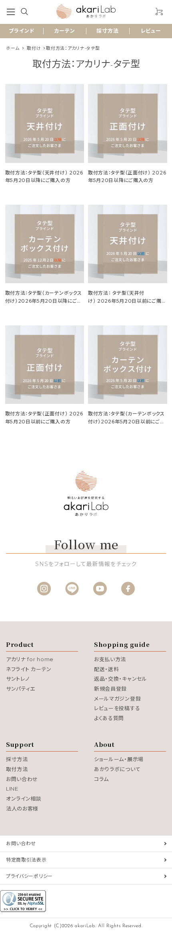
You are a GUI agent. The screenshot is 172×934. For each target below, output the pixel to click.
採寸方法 (107, 31)
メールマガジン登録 (117, 698)
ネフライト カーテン (29, 669)
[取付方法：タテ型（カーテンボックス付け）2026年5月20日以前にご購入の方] (127, 364)
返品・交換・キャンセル (120, 679)
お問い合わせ (22, 779)
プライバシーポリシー (29, 876)
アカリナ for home (30, 659)
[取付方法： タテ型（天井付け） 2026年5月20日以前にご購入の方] (127, 244)
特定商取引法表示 (26, 860)
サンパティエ (20, 688)
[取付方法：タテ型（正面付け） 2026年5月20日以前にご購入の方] (44, 364)
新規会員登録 (110, 688)
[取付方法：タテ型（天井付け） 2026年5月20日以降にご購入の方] (44, 123)
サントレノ (18, 679)
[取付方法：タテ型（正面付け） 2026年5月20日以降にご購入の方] (127, 123)
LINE (12, 788)
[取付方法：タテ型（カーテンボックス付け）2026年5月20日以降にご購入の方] (44, 244)
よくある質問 (109, 718)
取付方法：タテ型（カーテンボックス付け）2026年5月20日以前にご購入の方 (126, 421)
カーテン (64, 31)
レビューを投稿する (117, 708)
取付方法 (17, 769)
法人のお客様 (22, 808)
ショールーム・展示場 (119, 759)
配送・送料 (106, 669)
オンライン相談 (24, 798)
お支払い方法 (110, 659)
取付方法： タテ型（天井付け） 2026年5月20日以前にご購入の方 (127, 300)
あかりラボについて (117, 769)
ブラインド (21, 31)
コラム (101, 779)
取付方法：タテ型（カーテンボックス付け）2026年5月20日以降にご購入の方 (43, 300)
